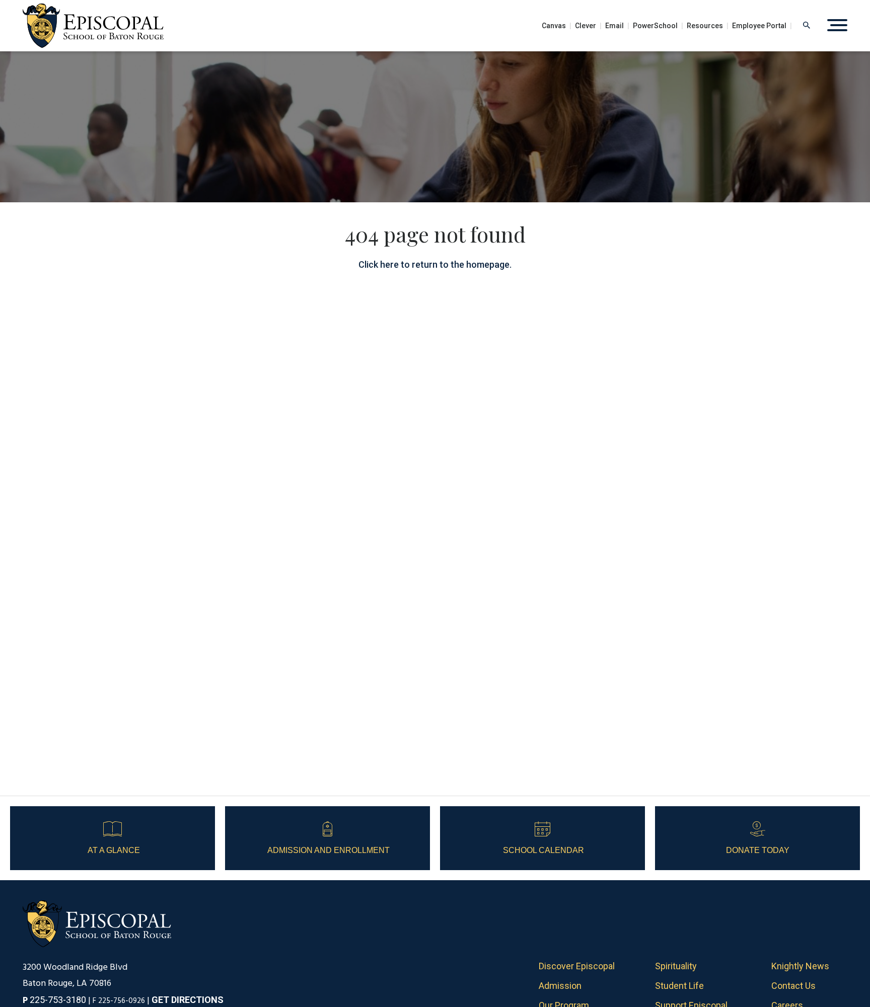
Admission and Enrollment (327, 850)
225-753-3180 (58, 999)
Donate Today (757, 850)
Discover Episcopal (577, 966)
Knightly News (800, 966)
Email (614, 26)
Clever (585, 26)
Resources (705, 26)
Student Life (679, 985)
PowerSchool (655, 26)
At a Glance (113, 850)
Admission (560, 985)
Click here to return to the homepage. (435, 264)
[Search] (806, 25)
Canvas (554, 26)
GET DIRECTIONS (188, 999)
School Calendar (542, 850)
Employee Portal (759, 26)
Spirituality (676, 966)
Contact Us (793, 985)
